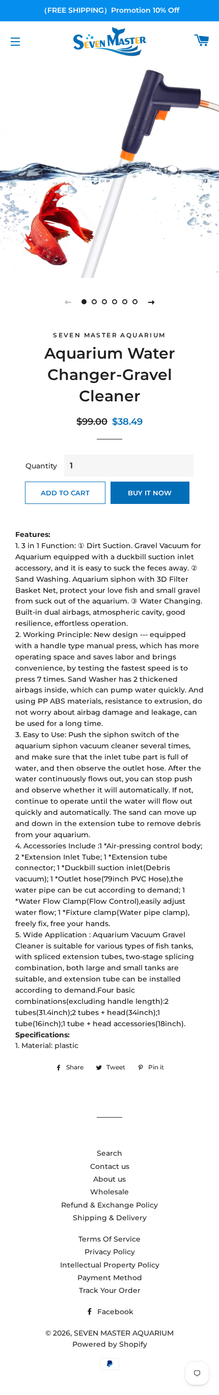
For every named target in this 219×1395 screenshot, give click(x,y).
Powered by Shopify (109, 1344)
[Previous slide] (68, 302)
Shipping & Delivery (110, 1217)
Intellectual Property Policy (109, 1265)
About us (109, 1179)
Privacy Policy (110, 1251)
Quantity (41, 465)
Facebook (114, 1311)
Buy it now (150, 493)
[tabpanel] (109, 168)
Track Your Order (110, 1290)
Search (109, 1153)
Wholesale (109, 1191)
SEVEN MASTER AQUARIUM (124, 1333)
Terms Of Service (109, 1239)
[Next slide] (151, 302)
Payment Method (109, 1277)
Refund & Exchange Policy (109, 1205)
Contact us (109, 1166)
